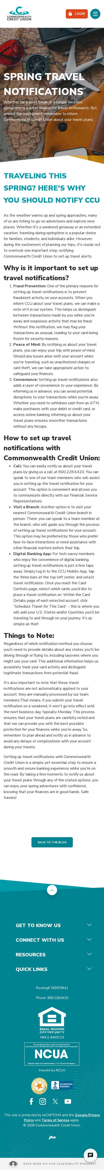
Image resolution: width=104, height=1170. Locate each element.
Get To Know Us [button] (38, 925)
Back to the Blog (52, 842)
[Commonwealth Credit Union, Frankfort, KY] (19, 14)
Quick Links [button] (31, 969)
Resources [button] (30, 954)
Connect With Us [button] (40, 940)
